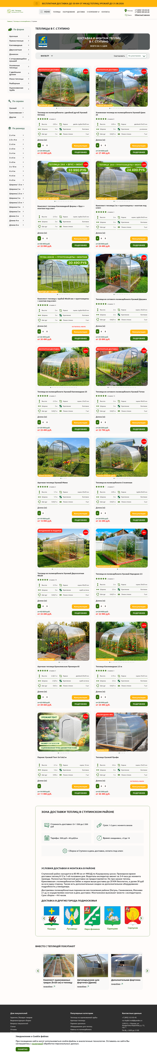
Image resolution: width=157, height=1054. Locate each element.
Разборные (14, 83)
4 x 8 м (12, 180)
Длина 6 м (14, 225)
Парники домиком (77, 1023)
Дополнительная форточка (125, 980)
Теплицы (57, 12)
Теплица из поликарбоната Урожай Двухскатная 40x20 (60, 574)
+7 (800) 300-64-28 (142, 12)
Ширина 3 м (14, 198)
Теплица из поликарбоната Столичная (114, 482)
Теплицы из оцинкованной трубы (83, 1017)
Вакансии (14, 1032)
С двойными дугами (15, 73)
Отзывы (13, 1029)
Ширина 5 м (14, 211)
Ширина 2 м (14, 189)
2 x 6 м (12, 144)
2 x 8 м (12, 149)
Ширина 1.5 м (15, 184)
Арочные (13, 36)
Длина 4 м (14, 220)
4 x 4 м (12, 171)
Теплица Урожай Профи (107, 757)
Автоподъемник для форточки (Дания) (88, 981)
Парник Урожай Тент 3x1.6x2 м (52, 757)
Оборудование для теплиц (81, 1026)
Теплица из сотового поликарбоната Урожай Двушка (121, 299)
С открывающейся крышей (17, 60)
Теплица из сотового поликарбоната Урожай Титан (120, 392)
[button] (56, 108)
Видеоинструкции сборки (20, 1020)
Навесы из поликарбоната (80, 1029)
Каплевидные (15, 45)
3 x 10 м (12, 167)
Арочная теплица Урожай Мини (52, 482)
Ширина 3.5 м (15, 202)
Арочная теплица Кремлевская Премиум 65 (58, 666)
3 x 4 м (12, 153)
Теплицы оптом (76, 1032)
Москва (130, 11)
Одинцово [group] (112, 928)
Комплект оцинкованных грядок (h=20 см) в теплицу (57, 981)
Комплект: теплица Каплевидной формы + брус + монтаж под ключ (60, 207)
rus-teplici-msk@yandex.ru (132, 1020)
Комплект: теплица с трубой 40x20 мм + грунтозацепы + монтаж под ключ (63, 300)
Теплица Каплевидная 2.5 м (109, 666)
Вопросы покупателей (19, 1023)
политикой (37, 1043)
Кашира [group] (52, 928)
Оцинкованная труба (16, 89)
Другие (12, 117)
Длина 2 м (14, 216)
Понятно (22, 1049)
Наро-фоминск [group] (92, 929)
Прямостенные (16, 41)
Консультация (80, 146)
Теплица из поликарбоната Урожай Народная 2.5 (119, 574)
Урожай (13, 108)
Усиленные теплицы (14, 66)
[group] (63, 87)
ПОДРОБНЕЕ (81, 152)
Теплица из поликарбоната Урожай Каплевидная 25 (62, 392)
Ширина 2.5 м (15, 193)
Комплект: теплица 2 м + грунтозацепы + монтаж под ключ (121, 206)
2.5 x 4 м (13, 140)
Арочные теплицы (77, 1020)
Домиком (13, 54)
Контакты (106, 12)
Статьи (13, 1026)
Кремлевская (15, 112)
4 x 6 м (12, 176)
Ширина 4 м (14, 207)
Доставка (81, 12)
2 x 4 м (12, 135)
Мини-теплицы (16, 79)
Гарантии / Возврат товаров (21, 1017)
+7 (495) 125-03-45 (142, 10)
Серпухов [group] (133, 928)
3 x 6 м (12, 158)
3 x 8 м (12, 162)
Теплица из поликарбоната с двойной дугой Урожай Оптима (62, 113)
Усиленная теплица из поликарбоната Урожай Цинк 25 (120, 113)
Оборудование (69, 12)
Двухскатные (15, 50)
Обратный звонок (142, 15)
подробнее (48, 986)
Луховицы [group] (72, 928)
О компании (92, 12)
